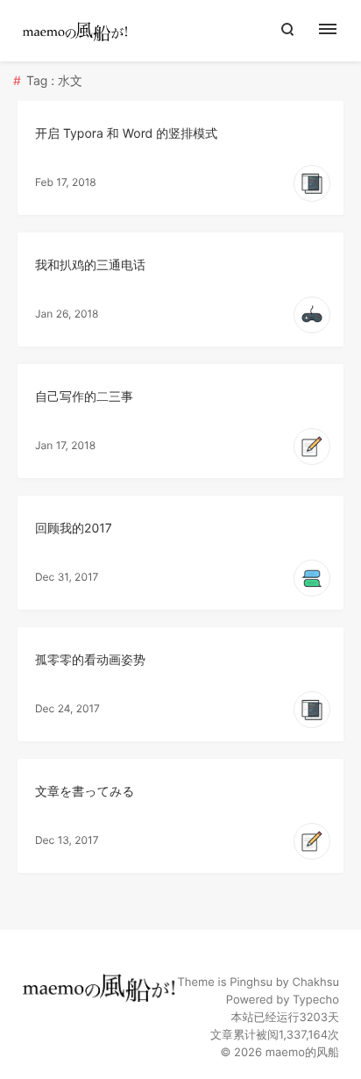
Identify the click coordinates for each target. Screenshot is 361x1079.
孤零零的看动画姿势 (90, 660)
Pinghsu (251, 982)
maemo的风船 (302, 1053)
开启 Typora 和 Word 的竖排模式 (126, 133)
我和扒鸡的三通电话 (90, 265)
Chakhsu (315, 982)
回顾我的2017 (73, 528)
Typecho (316, 1000)
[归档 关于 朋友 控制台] (337, 30)
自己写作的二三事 (84, 396)
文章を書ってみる (85, 791)
